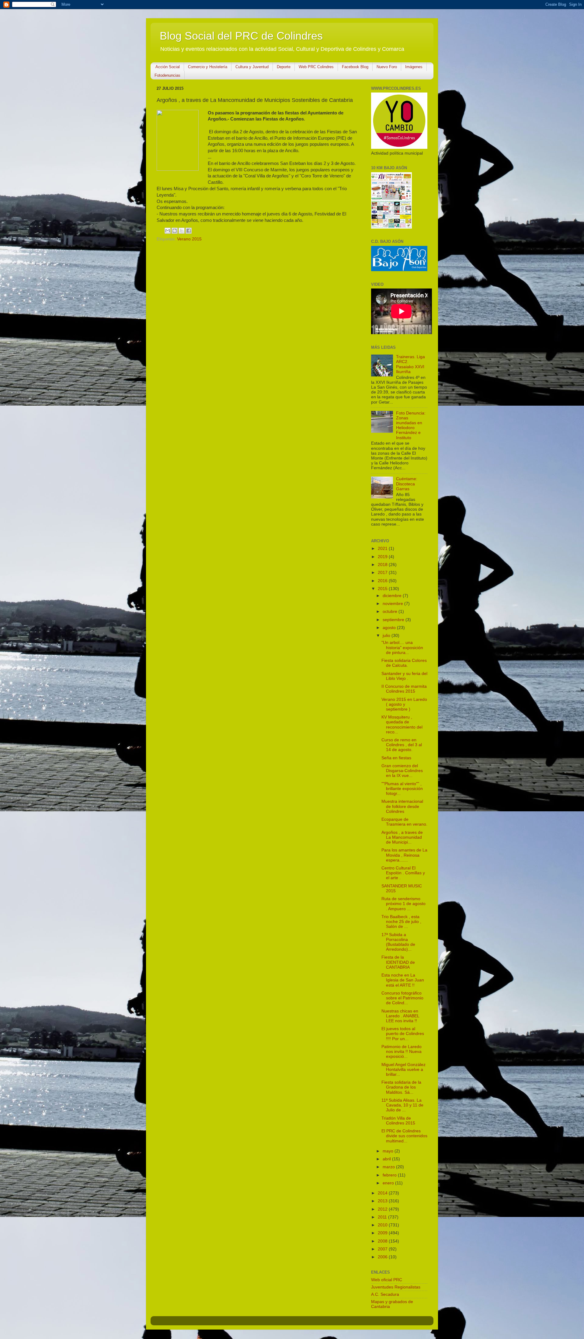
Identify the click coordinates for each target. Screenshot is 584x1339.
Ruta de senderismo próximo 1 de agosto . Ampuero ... (403, 904)
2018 (383, 564)
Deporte (283, 67)
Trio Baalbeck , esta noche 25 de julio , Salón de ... (401, 921)
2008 (383, 1241)
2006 (383, 1257)
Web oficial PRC (386, 1280)
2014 (383, 1193)
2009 (383, 1233)
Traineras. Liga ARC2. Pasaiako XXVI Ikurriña (410, 364)
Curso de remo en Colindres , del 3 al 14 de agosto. (401, 745)
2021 (383, 548)
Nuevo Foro (387, 67)
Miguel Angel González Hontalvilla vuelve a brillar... (403, 1069)
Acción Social (167, 67)
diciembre (393, 595)
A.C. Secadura (385, 1294)
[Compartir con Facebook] (189, 231)
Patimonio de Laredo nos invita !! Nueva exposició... (401, 1051)
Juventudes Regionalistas (395, 1287)
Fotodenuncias (167, 75)
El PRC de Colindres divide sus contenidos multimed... (404, 1136)
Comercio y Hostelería (207, 67)
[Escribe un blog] (175, 231)
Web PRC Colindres (316, 67)
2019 (383, 556)
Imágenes (413, 67)
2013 (383, 1201)
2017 (383, 572)
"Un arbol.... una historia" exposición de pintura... (402, 647)
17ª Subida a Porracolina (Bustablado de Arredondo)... (398, 942)
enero (389, 1183)
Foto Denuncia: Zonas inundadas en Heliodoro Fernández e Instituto (411, 425)
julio (387, 635)
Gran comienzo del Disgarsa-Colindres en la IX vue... (402, 771)
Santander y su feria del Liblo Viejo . (404, 676)
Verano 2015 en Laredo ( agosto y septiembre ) (404, 704)
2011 (383, 1217)
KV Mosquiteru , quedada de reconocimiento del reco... (401, 724)
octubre (390, 611)
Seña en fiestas (396, 758)
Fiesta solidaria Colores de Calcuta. (404, 663)
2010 (383, 1225)
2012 (383, 1209)
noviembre (393, 603)
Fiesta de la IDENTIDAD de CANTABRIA (398, 962)
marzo (389, 1167)
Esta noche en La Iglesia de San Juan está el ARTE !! (402, 980)
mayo (389, 1151)
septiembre (394, 619)
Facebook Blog (355, 67)
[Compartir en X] (182, 231)
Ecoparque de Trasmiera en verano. (404, 822)
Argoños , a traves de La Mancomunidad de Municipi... (402, 837)
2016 (383, 581)
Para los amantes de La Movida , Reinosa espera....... (404, 855)
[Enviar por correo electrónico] (168, 231)
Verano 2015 (189, 239)
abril (387, 1159)
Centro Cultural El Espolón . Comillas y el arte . (403, 873)
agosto (390, 627)
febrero (390, 1175)
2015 (383, 588)
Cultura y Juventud (252, 67)
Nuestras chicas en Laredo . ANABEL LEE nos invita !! (400, 1016)
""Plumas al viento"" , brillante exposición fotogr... (402, 788)
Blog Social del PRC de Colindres (241, 36)
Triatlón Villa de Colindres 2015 (398, 1120)
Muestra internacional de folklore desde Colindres (402, 806)
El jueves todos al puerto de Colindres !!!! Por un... (402, 1033)
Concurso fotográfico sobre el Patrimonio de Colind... (402, 998)
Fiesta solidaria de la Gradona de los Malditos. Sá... (401, 1087)
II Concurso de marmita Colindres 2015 (404, 689)
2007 (383, 1249)
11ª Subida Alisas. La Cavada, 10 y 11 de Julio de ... (402, 1105)
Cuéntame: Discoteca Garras (406, 484)
